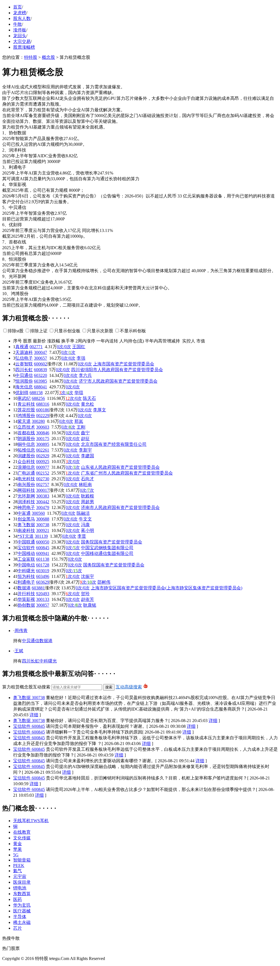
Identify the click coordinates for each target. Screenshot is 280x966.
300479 (42, 507)
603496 (42, 576)
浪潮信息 (26, 467)
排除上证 (39, 330)
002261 (42, 450)
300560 (38, 513)
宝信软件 (26, 547)
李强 (81, 358)
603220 (40, 375)
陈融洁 (83, 513)
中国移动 (26, 553)
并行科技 (26, 593)
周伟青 (21, 630)
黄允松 (87, 404)
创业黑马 (26, 519)
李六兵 (85, 375)
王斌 (18, 650)
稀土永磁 (22, 922)
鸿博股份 (26, 415)
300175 (42, 438)
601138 (42, 559)
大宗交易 (22, 41)
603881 (38, 588)
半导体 (19, 916)
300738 (42, 524)
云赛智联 (24, 364)
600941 (42, 553)
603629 (42, 582)
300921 (42, 530)
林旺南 (85, 484)
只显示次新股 (100, 330)
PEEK (18, 865)
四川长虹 (24, 369)
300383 (42, 496)
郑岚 (78, 421)
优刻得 (21, 392)
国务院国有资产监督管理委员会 (111, 542)
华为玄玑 (22, 905)
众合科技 (26, 461)
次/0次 (73, 398)
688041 (40, 387)
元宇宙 (19, 876)
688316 (42, 404)
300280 (38, 421)
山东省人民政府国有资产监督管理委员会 (120, 467)
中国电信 (26, 565)
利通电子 (26, 582)
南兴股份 (26, 484)
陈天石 (89, 398)
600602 (40, 364)
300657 (40, 358)
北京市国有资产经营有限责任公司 (114, 444)
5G (16, 854)
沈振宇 (87, 576)
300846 (42, 432)
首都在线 (26, 432)
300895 (42, 444)
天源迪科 (24, 352)
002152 (42, 473)
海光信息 (24, 387)
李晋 (81, 536)
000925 (42, 461)
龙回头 (19, 35)
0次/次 (68, 352)
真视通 (21, 346)
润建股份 (26, 455)
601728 (42, 565)
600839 (40, 369)
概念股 (48, 57)
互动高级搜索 (129, 687)
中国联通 (26, 542)
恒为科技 (26, 576)
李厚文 (99, 410)
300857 (42, 605)
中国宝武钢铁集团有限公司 (107, 547)
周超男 (87, 501)
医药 (17, 899)
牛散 (17, 24)
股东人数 (22, 18)
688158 (36, 392)
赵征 (85, 438)
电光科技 (26, 478)
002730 (42, 478)
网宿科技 (26, 490)
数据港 (24, 588)
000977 (42, 467)
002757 (42, 484)
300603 (42, 427)
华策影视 (26, 599)
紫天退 (24, 421)
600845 (42, 547)
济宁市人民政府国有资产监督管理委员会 (118, 381)
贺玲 (85, 593)
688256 (38, 398)
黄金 (17, 843)
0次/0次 (64, 346)
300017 (42, 490)
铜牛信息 (26, 444)
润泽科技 (26, 501)
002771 (36, 346)
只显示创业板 (67, 330)
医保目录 (22, 882)
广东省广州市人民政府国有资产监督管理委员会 (127, 473)
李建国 (87, 455)
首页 (17, 7)
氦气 (17, 870)
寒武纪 (24, 398)
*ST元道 (26, 536)
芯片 (17, 928)
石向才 (87, 478)
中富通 (24, 513)
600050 (42, 542)
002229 (42, 415)
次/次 (66, 392)
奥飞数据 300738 (29, 697)
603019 (42, 570)
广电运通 (26, 473)
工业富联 (26, 559)
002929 (42, 455)
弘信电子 (24, 358)
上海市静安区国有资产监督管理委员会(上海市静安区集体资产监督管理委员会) (166, 588)
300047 (40, 352)
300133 (42, 599)
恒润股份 (24, 381)
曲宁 (85, 432)
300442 (42, 501)
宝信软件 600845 (29, 726)
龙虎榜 (19, 12)
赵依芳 (87, 599)
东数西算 (22, 893)
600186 (42, 410)
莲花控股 (26, 410)
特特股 (30, 57)
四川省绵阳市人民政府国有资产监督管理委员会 (117, 369)
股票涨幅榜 (24, 47)
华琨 (78, 392)
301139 (41, 536)
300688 (42, 519)
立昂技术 (26, 427)
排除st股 (16, 330)
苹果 (17, 849)
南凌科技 (26, 530)
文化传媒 (22, 838)
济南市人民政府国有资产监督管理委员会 (120, 507)
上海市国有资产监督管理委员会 (123, 364)
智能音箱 (22, 860)
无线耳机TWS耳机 (31, 820)
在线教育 (22, 832)
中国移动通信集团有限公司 (107, 553)
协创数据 (26, 605)
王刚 (81, 427)
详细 (34, 714)
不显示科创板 (133, 330)
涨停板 (19, 30)
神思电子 (26, 507)
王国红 (78, 346)
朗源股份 (26, 438)
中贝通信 (24, 375)
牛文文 (85, 519)
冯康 (85, 524)
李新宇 (85, 450)
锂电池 (19, 888)
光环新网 (26, 496)
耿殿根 (87, 496)
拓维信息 (26, 450)
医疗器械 (22, 911)
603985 (40, 381)
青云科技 (26, 404)
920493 (42, 593)
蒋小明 (87, 530)
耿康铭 (89, 605)
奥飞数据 (26, 524)
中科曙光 (26, 570)
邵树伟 (103, 582)
